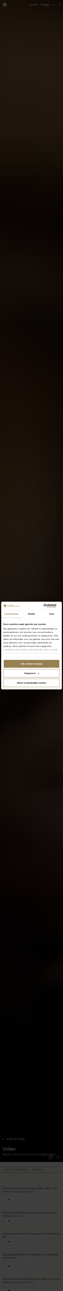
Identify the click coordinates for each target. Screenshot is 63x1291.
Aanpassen (30, 673)
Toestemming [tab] (11, 613)
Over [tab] (51, 613)
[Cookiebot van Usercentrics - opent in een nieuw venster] (47, 606)
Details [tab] (31, 613)
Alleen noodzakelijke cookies (31, 682)
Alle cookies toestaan (31, 663)
